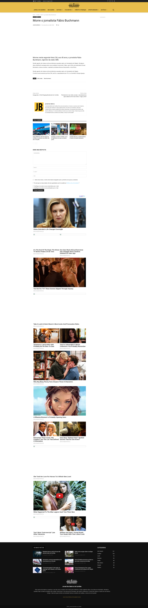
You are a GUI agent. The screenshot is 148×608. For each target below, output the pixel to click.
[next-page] (36, 143)
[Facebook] (108, 1)
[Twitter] (112, 1)
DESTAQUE (35, 134)
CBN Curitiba (39, 78)
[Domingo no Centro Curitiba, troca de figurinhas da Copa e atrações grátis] (59, 129)
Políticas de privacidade (72, 183)
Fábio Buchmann (47, 78)
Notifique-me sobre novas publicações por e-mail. (46, 188)
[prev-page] (34, 143)
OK (18, 594)
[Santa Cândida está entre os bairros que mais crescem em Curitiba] (69, 562)
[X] (50, 29)
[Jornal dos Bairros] (74, 5)
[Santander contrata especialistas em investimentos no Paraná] (37, 562)
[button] (113, 10)
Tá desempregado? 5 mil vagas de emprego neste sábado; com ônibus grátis (52, 569)
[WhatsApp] (57, 29)
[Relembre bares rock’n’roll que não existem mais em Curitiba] (37, 554)
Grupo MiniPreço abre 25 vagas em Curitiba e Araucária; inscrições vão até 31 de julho (41, 138)
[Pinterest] (53, 29)
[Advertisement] (59, 43)
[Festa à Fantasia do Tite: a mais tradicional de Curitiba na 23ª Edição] (69, 570)
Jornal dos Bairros (36, 25)
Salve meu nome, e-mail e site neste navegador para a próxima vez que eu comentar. (56, 179)
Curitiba (38, 14)
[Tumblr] (114, 1)
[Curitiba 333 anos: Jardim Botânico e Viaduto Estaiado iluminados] (78, 129)
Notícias (39, 17)
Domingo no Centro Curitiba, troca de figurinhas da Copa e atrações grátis (59, 138)
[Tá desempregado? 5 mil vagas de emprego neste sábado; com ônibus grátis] (37, 570)
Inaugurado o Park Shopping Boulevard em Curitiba (46, 95)
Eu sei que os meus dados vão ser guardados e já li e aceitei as (56, 183)
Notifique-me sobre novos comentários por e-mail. (46, 186)
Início (34, 14)
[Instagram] (110, 1)
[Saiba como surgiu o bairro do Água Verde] (69, 554)
